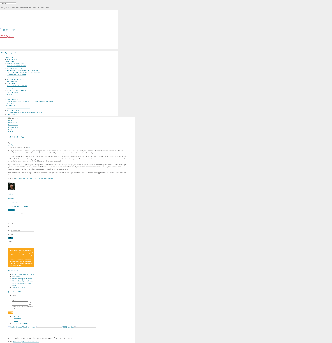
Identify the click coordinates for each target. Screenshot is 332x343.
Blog (16, 321)
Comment (11, 223)
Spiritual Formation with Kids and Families (24, 72)
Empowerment (11, 81)
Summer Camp (12, 114)
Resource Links (13, 77)
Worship (50, 178)
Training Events (13, 99)
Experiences (10, 106)
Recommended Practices (16, 79)
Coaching (9, 57)
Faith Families (12, 83)
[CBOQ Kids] (7, 30)
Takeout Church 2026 (18, 288)
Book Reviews (19, 178)
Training (9, 95)
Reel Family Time (13, 110)
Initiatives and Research (16, 90)
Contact (17, 319)
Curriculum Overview (15, 64)
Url (9, 234)
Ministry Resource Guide (16, 75)
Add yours (11, 210)
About (16, 316)
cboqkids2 (11, 145)
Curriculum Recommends (16, 66)
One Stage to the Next (15, 68)
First (29, 302)
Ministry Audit (12, 59)
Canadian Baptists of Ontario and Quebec (26, 342)
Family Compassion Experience (18, 108)
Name (10, 227)
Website (14, 202)
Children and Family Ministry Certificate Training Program (30, 101)
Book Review (16, 276)
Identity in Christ (38, 178)
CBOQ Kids (7, 36)
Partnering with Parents (17, 86)
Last (29, 304)
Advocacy (9, 88)
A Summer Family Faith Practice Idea (23, 274)
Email (9, 231)
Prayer (45, 178)
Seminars (10, 97)
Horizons (10, 103)
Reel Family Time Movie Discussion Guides (26, 112)
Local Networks (13, 92)
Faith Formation (29, 178)
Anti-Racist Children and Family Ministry (23, 70)
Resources (10, 61)
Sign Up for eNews (21, 323)
